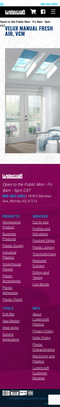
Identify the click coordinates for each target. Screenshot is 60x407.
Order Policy (41, 338)
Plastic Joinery (43, 247)
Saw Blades (11, 321)
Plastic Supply (13, 246)
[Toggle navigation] (53, 12)
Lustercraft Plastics (15, 12)
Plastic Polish (12, 300)
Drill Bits (8, 314)
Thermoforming (44, 254)
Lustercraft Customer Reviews (40, 373)
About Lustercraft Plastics (40, 319)
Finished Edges (43, 241)
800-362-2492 (49, 4)
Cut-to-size (40, 222)
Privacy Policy (42, 331)
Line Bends (40, 284)
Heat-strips (10, 328)
